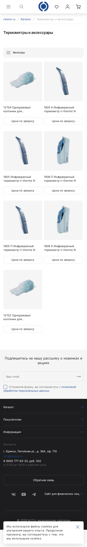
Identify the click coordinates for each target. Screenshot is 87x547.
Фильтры (18, 52)
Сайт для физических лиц (62, 493)
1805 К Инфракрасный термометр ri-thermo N (60, 109)
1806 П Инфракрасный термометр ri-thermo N (60, 178)
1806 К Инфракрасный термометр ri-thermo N (60, 248)
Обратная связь (43, 480)
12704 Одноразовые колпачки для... (17, 109)
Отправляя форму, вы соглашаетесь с (39, 388)
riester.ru (9, 19)
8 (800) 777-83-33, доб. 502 (22, 461)
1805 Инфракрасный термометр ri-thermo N (19, 178)
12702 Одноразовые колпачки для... (17, 317)
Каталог (26, 19)
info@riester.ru (13, 456)
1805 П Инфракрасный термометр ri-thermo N (19, 248)
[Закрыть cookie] (77, 527)
